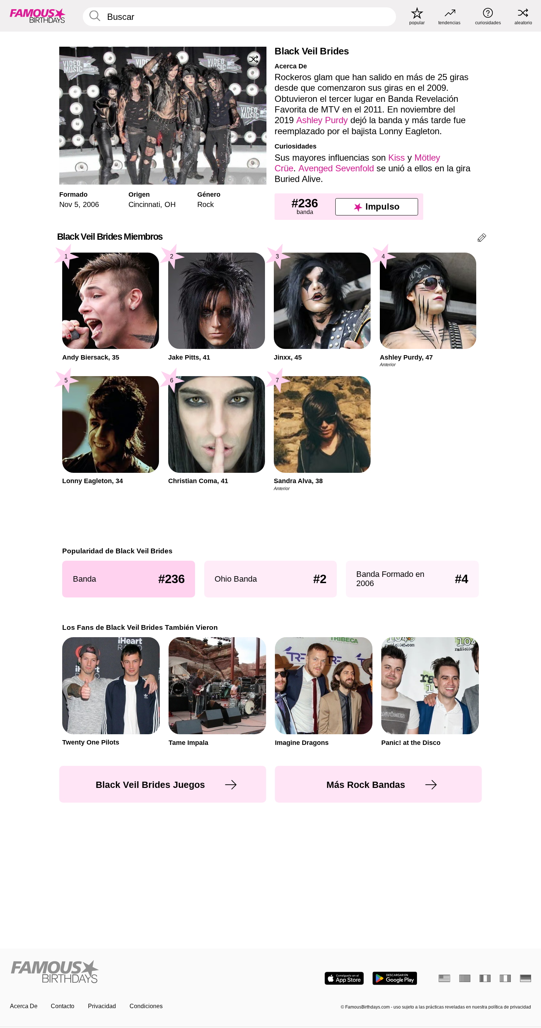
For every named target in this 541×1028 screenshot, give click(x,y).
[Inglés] (444, 978)
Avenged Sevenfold (336, 168)
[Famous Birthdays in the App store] (344, 978)
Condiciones (146, 1006)
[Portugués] (465, 978)
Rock (205, 204)
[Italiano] (505, 978)
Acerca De (24, 1006)
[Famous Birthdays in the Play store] (394, 978)
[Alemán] (525, 978)
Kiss (396, 158)
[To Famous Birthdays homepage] (38, 15)
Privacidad (102, 1006)
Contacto (62, 1006)
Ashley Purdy (322, 120)
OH (170, 204)
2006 (91, 204)
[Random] (253, 59)
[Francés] (485, 978)
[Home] (138, 972)
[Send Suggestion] (482, 239)
